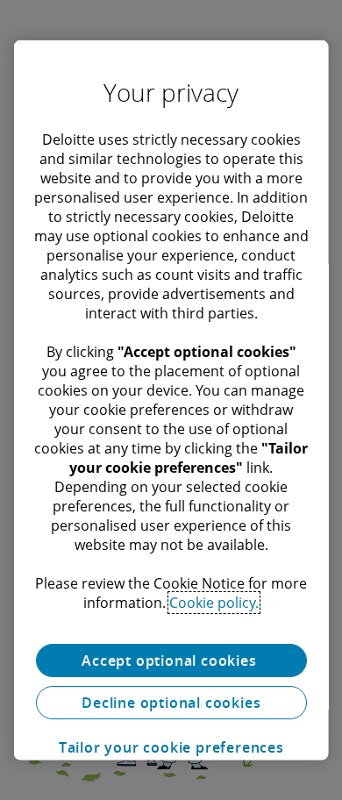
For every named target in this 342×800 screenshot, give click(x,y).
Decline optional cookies (171, 701)
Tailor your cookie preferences (170, 747)
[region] (171, 400)
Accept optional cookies (171, 660)
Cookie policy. (214, 602)
